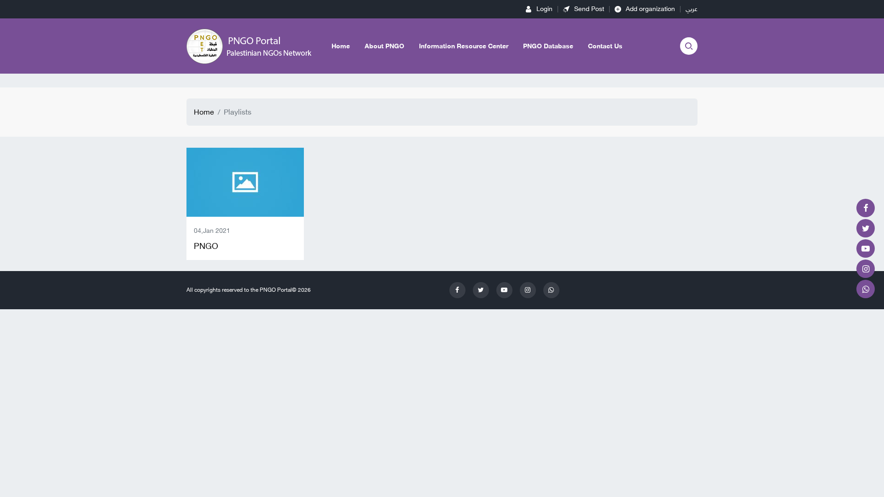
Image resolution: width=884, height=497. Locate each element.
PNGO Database (548, 46)
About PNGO (384, 46)
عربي (692, 9)
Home (341, 46)
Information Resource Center (463, 46)
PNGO (206, 246)
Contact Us (605, 46)
